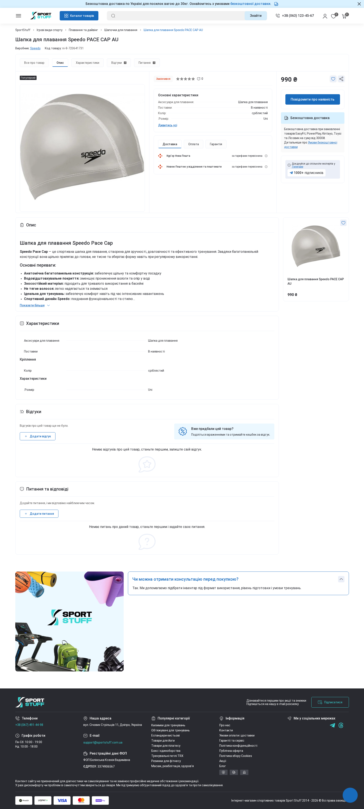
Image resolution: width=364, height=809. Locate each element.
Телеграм (297, 166)
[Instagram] (298, 725)
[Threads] (341, 725)
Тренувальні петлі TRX (167, 756)
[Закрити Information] (359, 4)
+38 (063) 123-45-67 (298, 16)
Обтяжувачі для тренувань (170, 730)
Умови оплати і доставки (237, 735)
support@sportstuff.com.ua (102, 742)
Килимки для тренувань (168, 725)
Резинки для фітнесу (166, 761)
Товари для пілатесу (165, 745)
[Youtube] (307, 725)
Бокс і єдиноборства (165, 750)
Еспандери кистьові (165, 735)
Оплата (193, 144)
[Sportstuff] (29, 702)
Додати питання (42, 513)
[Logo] (40, 15)
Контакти (226, 730)
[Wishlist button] (333, 79)
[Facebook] (290, 725)
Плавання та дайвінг (83, 30)
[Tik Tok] (315, 725)
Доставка (170, 144)
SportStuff (22, 30)
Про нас (224, 725)
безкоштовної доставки (250, 4)
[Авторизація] (325, 16)
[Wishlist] (343, 223)
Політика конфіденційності (238, 745)
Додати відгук (40, 436)
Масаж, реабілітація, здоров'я (172, 766)
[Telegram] (324, 725)
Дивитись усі (167, 125)
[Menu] (18, 16)
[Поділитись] (341, 79)
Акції (222, 761)
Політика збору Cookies (235, 756)
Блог (222, 766)
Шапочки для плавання (120, 30)
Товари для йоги (163, 740)
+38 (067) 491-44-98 (29, 725)
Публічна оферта (231, 750)
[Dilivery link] (266, 156)
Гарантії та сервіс (231, 740)
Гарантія (216, 144)
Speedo (35, 48)
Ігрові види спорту (49, 30)
